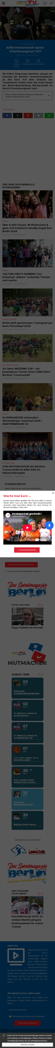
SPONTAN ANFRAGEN (28, 550)
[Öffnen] (49, 525)
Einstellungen (27, 1045)
